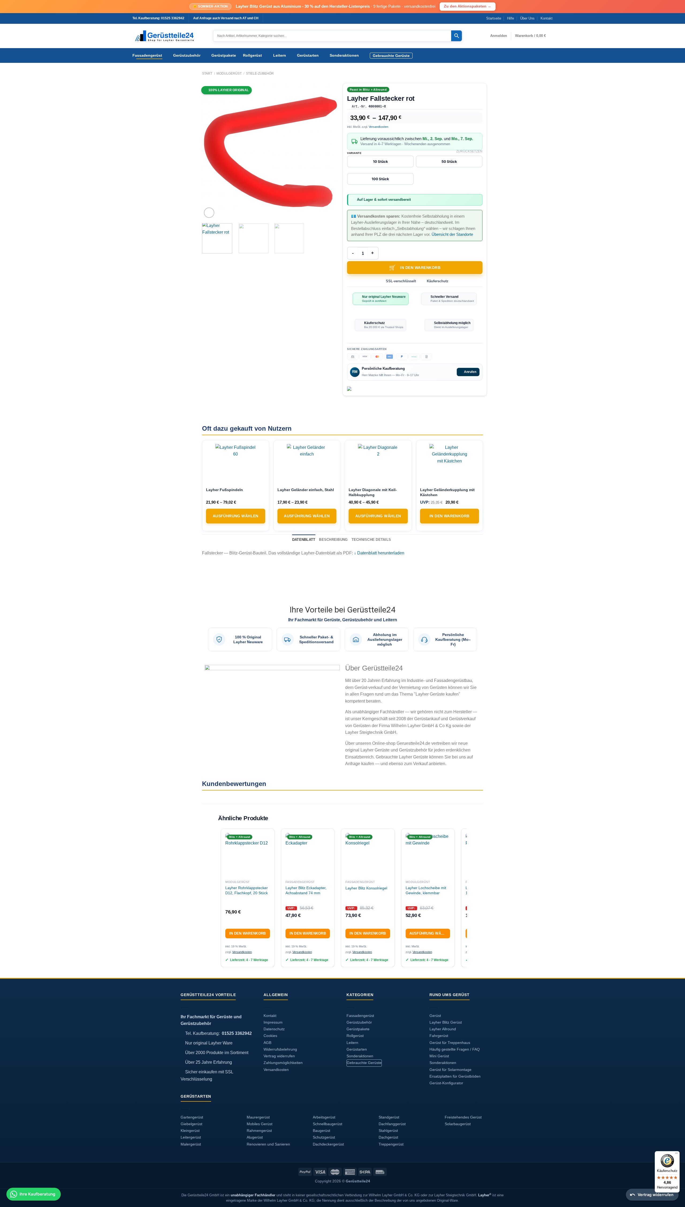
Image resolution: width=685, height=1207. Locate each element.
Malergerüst (191, 1144)
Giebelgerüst (191, 1124)
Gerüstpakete (223, 55)
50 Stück (449, 161)
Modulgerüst (229, 73)
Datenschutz (274, 1029)
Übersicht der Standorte (452, 234)
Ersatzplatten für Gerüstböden (455, 1076)
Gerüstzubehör (186, 55)
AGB (267, 1043)
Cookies (270, 1036)
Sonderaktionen (344, 55)
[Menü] (676, 1154)
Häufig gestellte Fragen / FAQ (454, 1049)
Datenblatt (303, 540)
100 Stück (380, 179)
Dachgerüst (388, 1137)
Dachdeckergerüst (328, 1144)
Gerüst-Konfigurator (446, 1083)
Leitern (279, 55)
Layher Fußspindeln (224, 490)
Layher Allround (442, 1029)
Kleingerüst (190, 1131)
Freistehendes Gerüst (463, 1117)
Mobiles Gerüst (259, 1124)
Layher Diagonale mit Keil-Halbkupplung (373, 492)
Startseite (493, 18)
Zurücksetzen (469, 151)
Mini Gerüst (439, 1056)
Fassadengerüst (147, 55)
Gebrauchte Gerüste (391, 55)
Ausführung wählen (235, 516)
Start (207, 73)
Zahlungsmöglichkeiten (283, 1063)
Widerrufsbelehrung (280, 1049)
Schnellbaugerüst (327, 1124)
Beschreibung (333, 540)
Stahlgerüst (388, 1131)
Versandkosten (378, 126)
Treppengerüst (391, 1144)
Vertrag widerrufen (279, 1056)
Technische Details (371, 540)
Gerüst (435, 1016)
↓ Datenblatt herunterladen (379, 553)
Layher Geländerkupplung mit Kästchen (447, 492)
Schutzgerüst (324, 1137)
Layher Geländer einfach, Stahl (305, 490)
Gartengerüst (192, 1117)
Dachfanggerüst (392, 1124)
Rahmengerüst (259, 1131)
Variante (354, 153)
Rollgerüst (252, 55)
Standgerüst (389, 1117)
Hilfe (510, 18)
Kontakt (547, 18)
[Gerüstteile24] (168, 36)
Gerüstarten (308, 55)
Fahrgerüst (438, 1036)
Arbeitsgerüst (324, 1117)
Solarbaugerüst (458, 1124)
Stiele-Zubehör (260, 73)
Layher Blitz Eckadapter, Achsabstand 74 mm (306, 890)
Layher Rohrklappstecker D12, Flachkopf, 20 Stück (246, 890)
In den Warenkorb (420, 267)
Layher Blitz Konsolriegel (366, 888)
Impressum (273, 1022)
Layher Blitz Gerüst (445, 1022)
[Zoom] (209, 212)
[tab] (303, 539)
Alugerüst (255, 1137)
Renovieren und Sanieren (268, 1144)
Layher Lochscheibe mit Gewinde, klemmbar (426, 890)
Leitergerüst (191, 1137)
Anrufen (470, 372)
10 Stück (380, 161)
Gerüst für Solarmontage (450, 1070)
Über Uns (527, 18)
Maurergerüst (258, 1117)
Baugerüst (321, 1131)
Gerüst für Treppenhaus (449, 1043)
